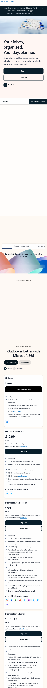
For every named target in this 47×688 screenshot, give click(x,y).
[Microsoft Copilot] (7, 622)
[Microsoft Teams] (7, 627)
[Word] (11, 622)
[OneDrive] (11, 516)
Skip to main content (8, 1)
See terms (23, 469)
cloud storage (17, 434)
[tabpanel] (23, 170)
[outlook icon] (7, 444)
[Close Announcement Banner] (42, 8)
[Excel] (15, 622)
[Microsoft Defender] (37, 622)
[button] (14, 101)
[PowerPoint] (20, 622)
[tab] (8, 130)
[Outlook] (7, 516)
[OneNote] (29, 622)
